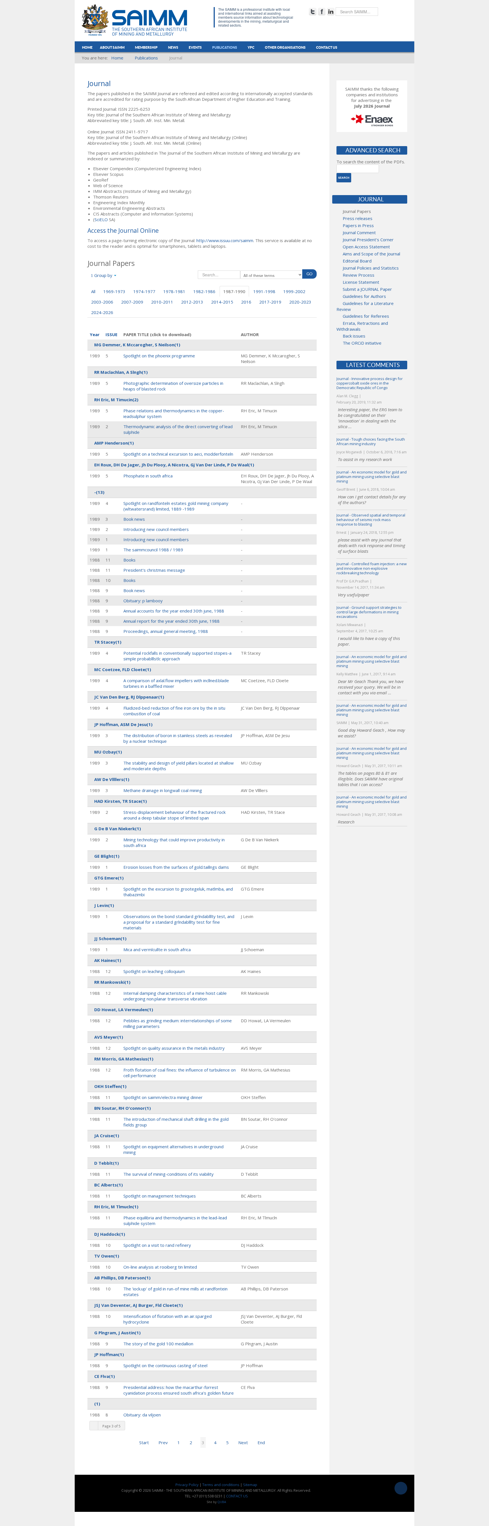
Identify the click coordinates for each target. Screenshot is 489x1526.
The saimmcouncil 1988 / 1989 (153, 549)
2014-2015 (222, 302)
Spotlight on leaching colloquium (154, 971)
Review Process (358, 275)
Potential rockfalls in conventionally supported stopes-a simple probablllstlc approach (177, 655)
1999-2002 (294, 291)
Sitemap (250, 1484)
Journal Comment (359, 232)
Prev (163, 1442)
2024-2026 (102, 312)
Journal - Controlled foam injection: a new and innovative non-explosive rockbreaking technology (371, 568)
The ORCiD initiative (362, 343)
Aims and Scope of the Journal (371, 254)
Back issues (354, 336)
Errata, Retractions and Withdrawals (362, 326)
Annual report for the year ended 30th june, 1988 (171, 621)
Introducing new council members (156, 529)
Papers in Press (358, 225)
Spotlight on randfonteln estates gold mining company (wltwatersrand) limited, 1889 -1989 (175, 506)
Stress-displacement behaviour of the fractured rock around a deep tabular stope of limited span (174, 815)
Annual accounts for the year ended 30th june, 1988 (173, 611)
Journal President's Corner (368, 239)
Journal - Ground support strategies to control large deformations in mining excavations (369, 612)
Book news (134, 519)
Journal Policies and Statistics (371, 268)
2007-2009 (132, 302)
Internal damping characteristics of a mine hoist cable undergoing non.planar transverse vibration (175, 996)
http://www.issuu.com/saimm (224, 240)
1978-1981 (174, 291)
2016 (246, 302)
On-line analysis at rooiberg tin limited (160, 1267)
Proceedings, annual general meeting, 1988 (165, 631)
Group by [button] (103, 275)
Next (243, 1442)
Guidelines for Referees (366, 316)
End (261, 1442)
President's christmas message (154, 570)
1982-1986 (204, 291)
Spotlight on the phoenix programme (159, 355)
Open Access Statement (366, 246)
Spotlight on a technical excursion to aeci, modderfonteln (178, 454)
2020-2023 (300, 302)
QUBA (221, 1502)
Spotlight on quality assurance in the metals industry (174, 1048)
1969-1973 (114, 291)
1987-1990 (234, 291)
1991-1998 (264, 291)
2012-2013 (192, 302)
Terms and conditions (220, 1484)
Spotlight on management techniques (159, 1196)
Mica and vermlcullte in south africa (157, 949)
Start (144, 1442)
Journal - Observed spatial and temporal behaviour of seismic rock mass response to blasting (370, 520)
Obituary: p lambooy (143, 600)
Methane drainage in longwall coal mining (162, 790)
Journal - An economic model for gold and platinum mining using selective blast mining (371, 476)
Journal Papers (357, 211)
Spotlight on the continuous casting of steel (165, 1365)
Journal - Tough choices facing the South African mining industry (370, 441)
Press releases (357, 218)
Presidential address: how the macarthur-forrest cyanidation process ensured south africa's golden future (178, 1390)
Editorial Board (357, 261)
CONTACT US (237, 1496)
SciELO (101, 219)
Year (95, 334)
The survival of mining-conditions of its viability (168, 1174)
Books (129, 560)
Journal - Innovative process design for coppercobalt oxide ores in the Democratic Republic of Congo (369, 383)
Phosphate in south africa (148, 476)
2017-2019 (270, 302)
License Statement (361, 282)
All (93, 291)
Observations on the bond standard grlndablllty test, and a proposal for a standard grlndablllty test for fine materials (178, 922)
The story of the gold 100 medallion (158, 1343)
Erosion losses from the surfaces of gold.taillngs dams (176, 867)
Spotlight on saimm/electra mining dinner (163, 1097)
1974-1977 (144, 291)
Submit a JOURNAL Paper (367, 289)
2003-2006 (102, 302)
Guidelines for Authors (364, 296)
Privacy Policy (187, 1484)
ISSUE (111, 334)
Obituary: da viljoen (142, 1415)
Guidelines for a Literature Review (365, 306)
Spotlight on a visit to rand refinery (157, 1245)
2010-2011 (162, 302)
